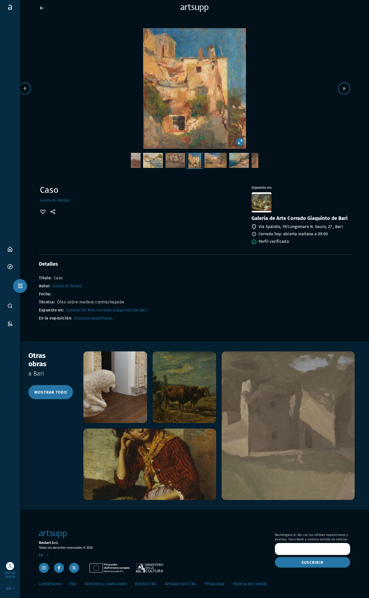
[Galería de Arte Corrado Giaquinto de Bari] (300, 202)
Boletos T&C (146, 583)
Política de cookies (250, 583)
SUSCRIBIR (312, 562)
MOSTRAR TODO (50, 392)
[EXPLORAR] (10, 266)
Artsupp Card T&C (181, 583)
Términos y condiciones (105, 583)
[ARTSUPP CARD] (10, 323)
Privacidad (215, 583)
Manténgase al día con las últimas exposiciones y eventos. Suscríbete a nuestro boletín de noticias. (311, 537)
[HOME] (10, 248)
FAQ (73, 583)
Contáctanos (50, 583)
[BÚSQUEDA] (10, 306)
